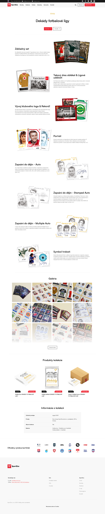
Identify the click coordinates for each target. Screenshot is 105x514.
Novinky (22, 5)
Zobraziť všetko (52, 347)
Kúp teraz (47, 28)
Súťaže (33, 5)
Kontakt (52, 5)
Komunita (46, 5)
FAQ (50, 483)
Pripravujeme (82, 491)
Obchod (81, 4)
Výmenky (39, 5)
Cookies (51, 485)
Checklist (56, 28)
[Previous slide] (86, 361)
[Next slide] (88, 361)
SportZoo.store (62, 419)
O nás (80, 488)
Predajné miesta (36, 1)
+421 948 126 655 (17, 1)
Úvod (80, 480)
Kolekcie (28, 5)
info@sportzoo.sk (27, 1)
